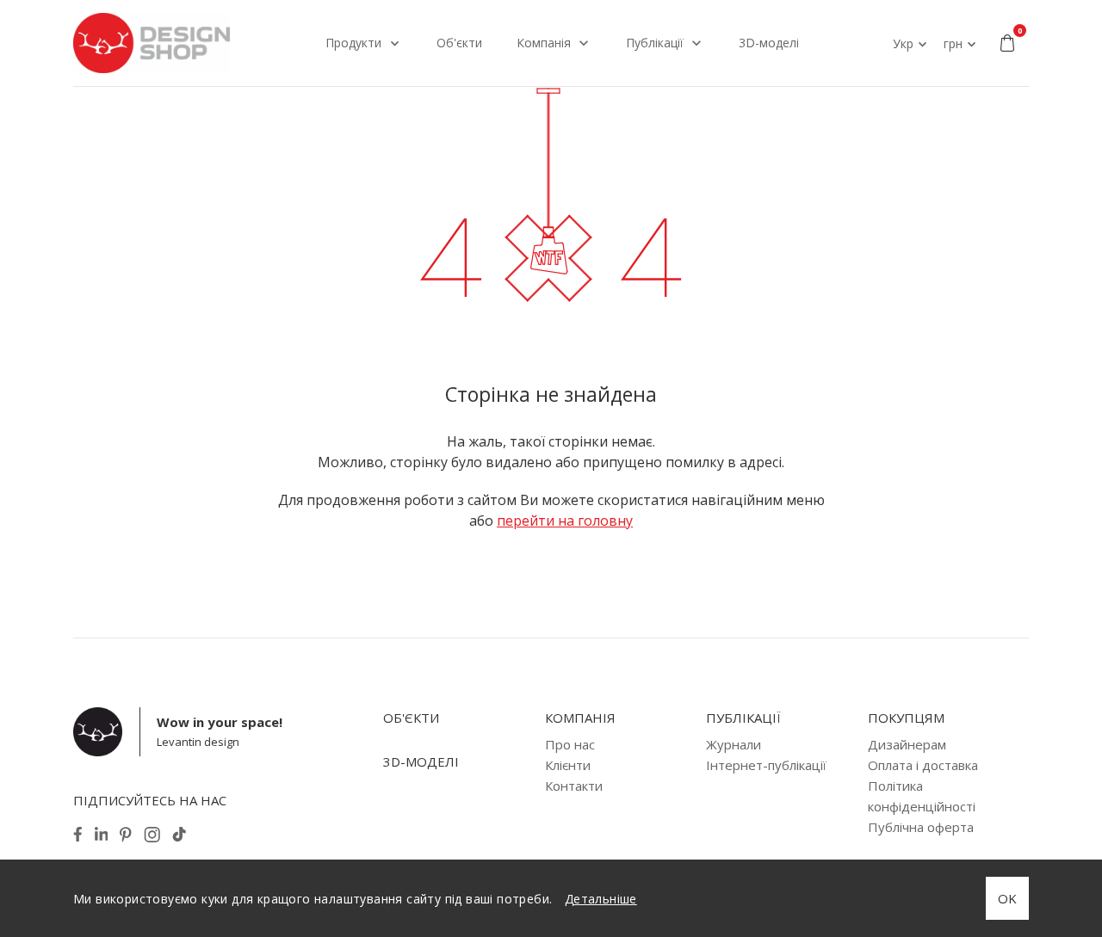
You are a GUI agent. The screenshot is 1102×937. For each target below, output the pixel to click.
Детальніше (601, 899)
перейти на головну (565, 520)
